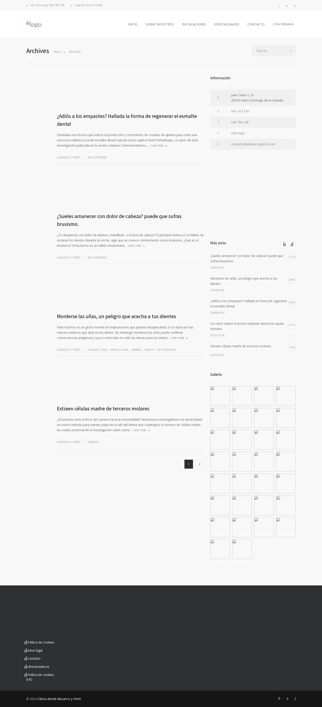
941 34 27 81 (240, 111)
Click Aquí (237, 133)
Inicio (57, 52)
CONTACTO (256, 24)
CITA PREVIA (282, 24)
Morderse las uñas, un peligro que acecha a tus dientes (116, 316)
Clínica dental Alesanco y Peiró (59, 699)
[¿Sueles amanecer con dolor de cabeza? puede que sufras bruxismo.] (130, 191)
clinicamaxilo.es (38, 666)
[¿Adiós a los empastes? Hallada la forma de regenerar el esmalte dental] (130, 91)
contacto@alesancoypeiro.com (253, 144)
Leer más (157, 145)
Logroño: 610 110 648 (88, 5)
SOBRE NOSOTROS (160, 24)
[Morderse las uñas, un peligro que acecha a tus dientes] (130, 291)
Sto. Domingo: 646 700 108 (47, 5)
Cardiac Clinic (98, 350)
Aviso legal (34, 650)
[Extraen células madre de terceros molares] (130, 383)
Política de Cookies (40, 642)
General (136, 350)
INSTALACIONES (194, 24)
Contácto (34, 658)
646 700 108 (240, 122)
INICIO (132, 24)
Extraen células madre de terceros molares (103, 408)
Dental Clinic (119, 350)
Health (149, 350)
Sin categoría (97, 157)
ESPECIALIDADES (226, 24)
